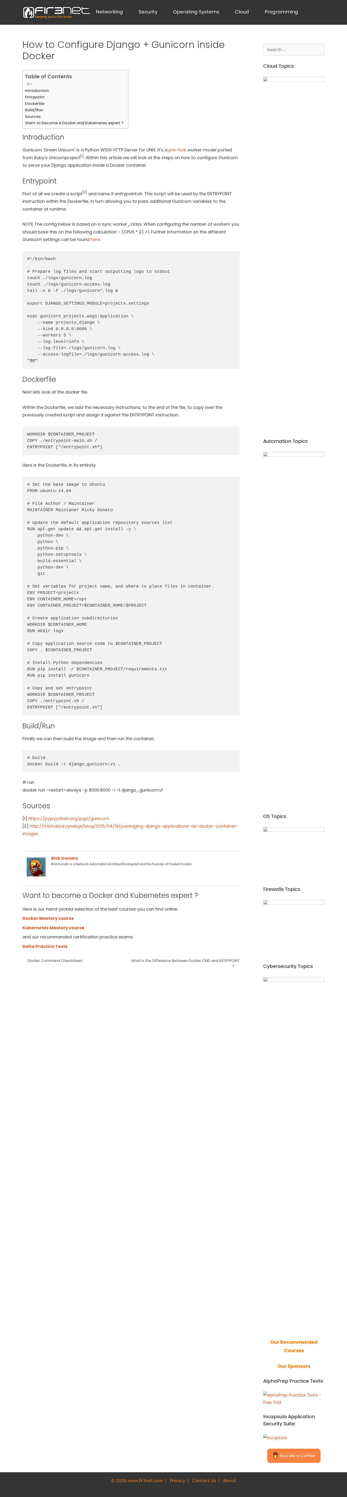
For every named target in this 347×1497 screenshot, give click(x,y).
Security (148, 11)
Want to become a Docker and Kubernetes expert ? (74, 123)
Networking (109, 11)
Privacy (177, 1481)
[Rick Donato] (36, 876)
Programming (281, 11)
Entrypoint (35, 97)
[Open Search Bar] (317, 12)
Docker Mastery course (48, 918)
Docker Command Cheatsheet (55, 960)
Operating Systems (196, 11)
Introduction (37, 90)
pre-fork (177, 150)
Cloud (242, 11)
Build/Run (34, 110)
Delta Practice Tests (45, 946)
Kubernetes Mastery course (53, 928)
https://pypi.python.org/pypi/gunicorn (68, 818)
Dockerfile (34, 103)
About (229, 1481)
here (95, 239)
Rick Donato (64, 858)
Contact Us (204, 1481)
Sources (33, 116)
